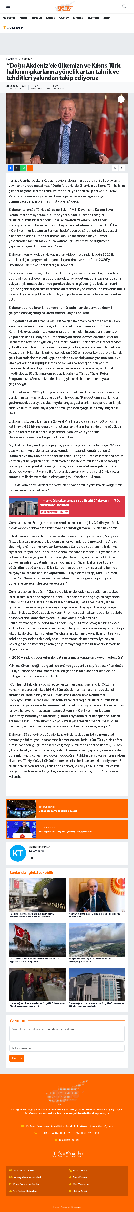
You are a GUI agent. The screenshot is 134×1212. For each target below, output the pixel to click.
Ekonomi (93, 17)
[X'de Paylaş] (17, 168)
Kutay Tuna (36, 850)
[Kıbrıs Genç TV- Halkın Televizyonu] (65, 6)
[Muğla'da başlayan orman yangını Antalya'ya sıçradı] (97, 939)
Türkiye (37, 17)
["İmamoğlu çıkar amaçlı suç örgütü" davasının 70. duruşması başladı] (97, 984)
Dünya (50, 17)
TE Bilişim (75, 1207)
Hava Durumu (80, 1170)
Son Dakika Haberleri (25, 1191)
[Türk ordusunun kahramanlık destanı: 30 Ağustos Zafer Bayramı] (37, 939)
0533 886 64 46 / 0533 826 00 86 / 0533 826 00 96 (69, 1133)
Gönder (17, 1058)
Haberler (9, 17)
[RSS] (80, 1154)
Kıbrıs (23, 17)
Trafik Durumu (80, 1177)
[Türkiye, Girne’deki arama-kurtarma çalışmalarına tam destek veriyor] (37, 894)
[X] (61, 1154)
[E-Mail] (32, 858)
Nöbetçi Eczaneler (24, 1170)
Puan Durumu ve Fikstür (26, 1184)
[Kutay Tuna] (17, 853)
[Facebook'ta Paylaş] (10, 168)
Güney (64, 17)
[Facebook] (54, 1154)
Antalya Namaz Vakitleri (27, 1177)
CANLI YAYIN (14, 27)
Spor (106, 17)
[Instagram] (67, 1154)
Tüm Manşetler (81, 1184)
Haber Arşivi (80, 1191)
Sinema (78, 17)
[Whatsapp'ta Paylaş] (23, 168)
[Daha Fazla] (30, 168)
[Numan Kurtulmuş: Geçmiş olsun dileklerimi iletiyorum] (97, 894)
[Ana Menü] (8, 6)
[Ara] (124, 7)
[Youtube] (73, 1154)
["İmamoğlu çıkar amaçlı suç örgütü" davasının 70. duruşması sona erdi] (37, 984)
